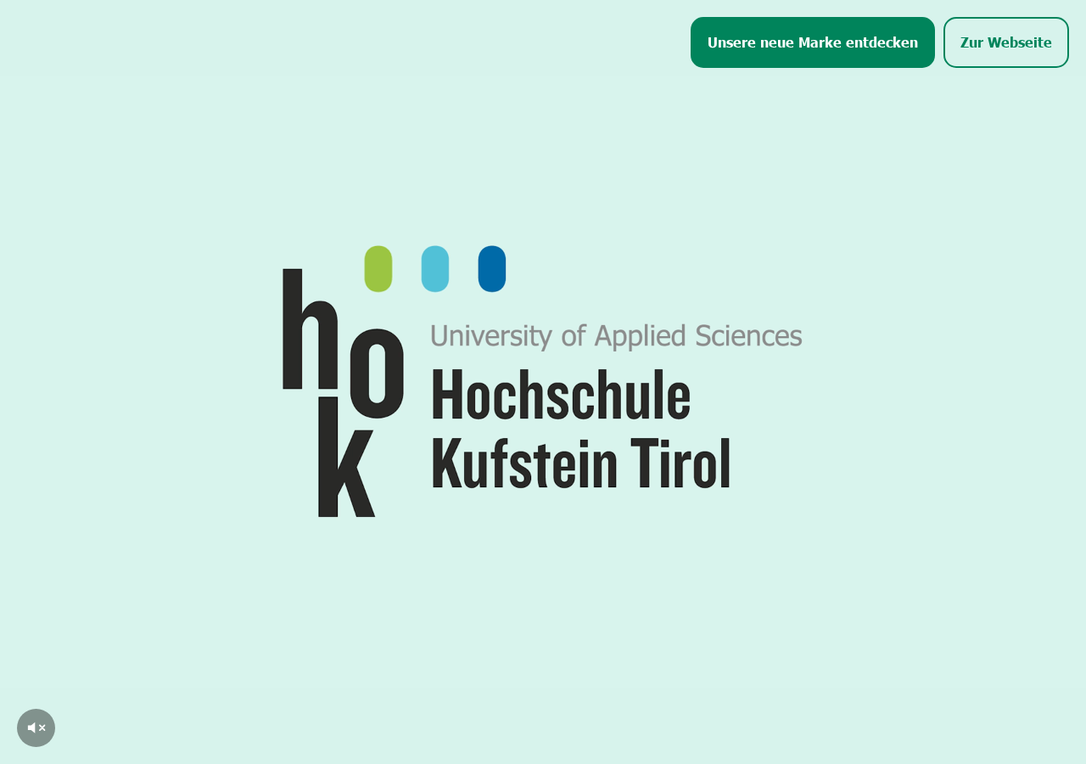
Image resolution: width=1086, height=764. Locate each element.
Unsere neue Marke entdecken (813, 41)
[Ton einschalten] (36, 728)
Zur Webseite (1006, 41)
